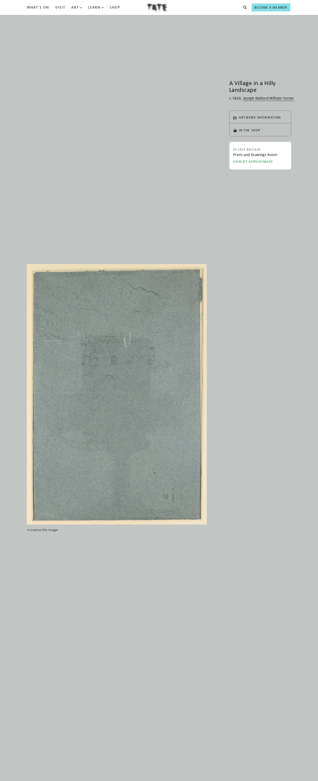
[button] (243, 7)
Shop (115, 7)
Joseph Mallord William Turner (268, 98)
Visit (60, 7)
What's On (38, 7)
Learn (94, 7)
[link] (42, 530)
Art (75, 7)
